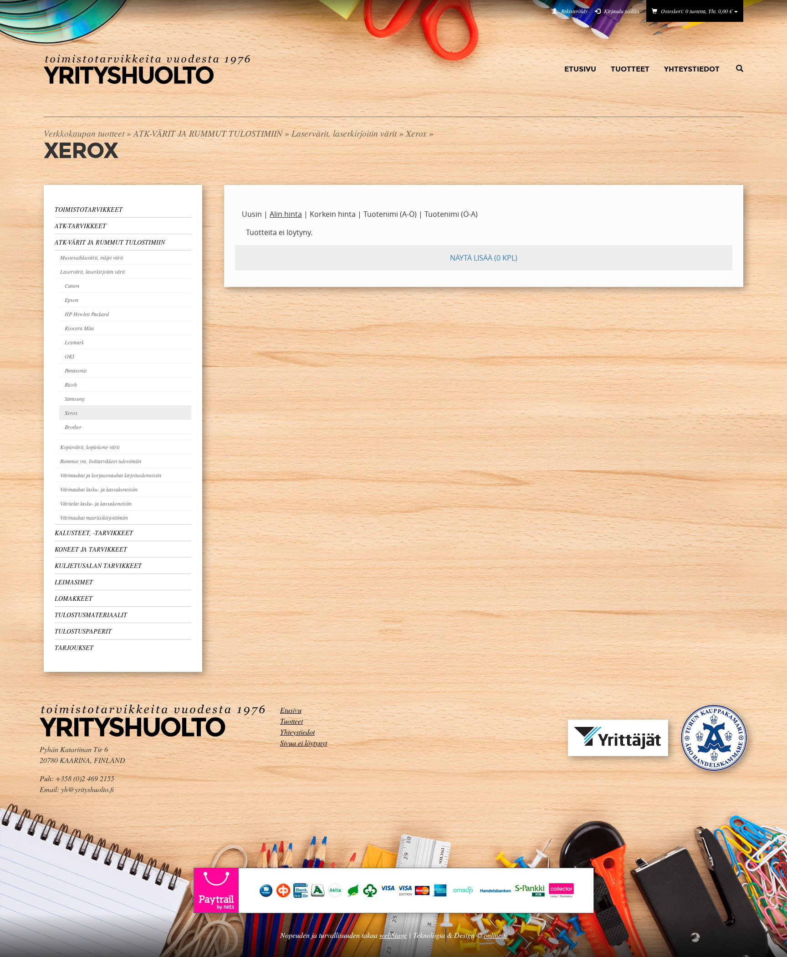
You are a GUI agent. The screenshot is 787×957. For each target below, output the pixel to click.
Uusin (252, 214)
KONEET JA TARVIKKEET (91, 549)
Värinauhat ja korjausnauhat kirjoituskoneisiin (110, 475)
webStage (393, 935)
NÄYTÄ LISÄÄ (483, 258)
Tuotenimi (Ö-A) (451, 214)
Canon (72, 285)
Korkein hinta (333, 214)
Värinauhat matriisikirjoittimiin (94, 517)
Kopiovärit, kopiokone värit (89, 446)
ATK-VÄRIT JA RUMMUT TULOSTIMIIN (207, 133)
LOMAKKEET (73, 598)
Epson (71, 299)
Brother (73, 426)
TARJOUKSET (74, 647)
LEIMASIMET (74, 582)
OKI (69, 356)
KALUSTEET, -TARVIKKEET (94, 532)
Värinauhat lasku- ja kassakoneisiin (99, 489)
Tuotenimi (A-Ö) (390, 214)
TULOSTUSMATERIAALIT (91, 614)
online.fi (495, 935)
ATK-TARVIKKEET (80, 225)
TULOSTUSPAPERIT (83, 631)
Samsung (75, 398)
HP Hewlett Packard (87, 313)
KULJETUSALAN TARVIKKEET (98, 565)
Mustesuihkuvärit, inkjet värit (91, 257)
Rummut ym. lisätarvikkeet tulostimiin (100, 461)
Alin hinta (286, 214)
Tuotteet (630, 69)
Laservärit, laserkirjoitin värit (344, 133)
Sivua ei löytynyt (303, 742)
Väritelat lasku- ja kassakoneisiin (96, 503)
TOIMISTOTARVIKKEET (89, 209)
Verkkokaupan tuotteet (84, 133)
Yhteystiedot (692, 69)
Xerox (416, 133)
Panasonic (76, 370)
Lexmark (74, 342)
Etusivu (580, 69)
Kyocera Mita (79, 328)
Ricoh (71, 384)
